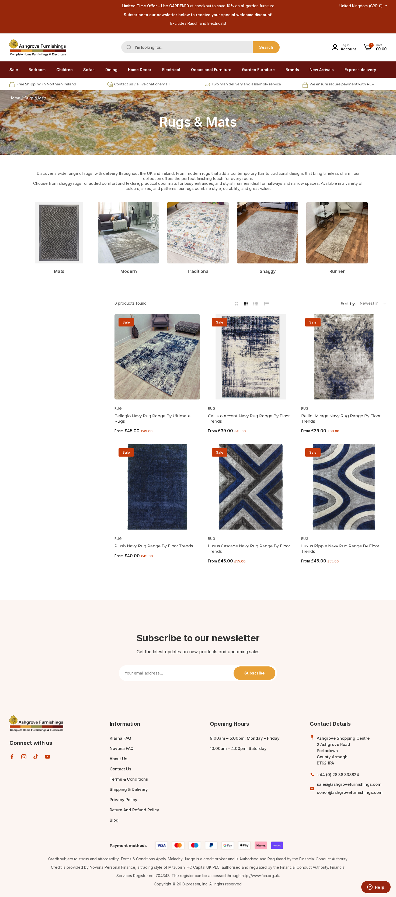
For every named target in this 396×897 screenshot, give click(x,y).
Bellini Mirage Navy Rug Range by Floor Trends (341, 418)
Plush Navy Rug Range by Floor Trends (153, 545)
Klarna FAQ (120, 738)
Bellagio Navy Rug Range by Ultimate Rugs (152, 418)
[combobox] (200, 47)
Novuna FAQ (122, 748)
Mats (59, 271)
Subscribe (254, 673)
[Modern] (128, 232)
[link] (37, 69)
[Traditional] (198, 232)
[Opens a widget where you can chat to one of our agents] (376, 887)
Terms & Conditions (129, 779)
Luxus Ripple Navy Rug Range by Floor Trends (340, 548)
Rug (118, 408)
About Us (118, 758)
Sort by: (348, 303)
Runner (337, 271)
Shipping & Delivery (129, 789)
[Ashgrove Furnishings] (37, 47)
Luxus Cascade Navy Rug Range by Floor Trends (249, 548)
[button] (194, 324)
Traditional (198, 271)
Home (14, 98)
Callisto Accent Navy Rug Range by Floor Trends (249, 418)
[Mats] (59, 232)
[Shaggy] (267, 232)
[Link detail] (12, 756)
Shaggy (268, 271)
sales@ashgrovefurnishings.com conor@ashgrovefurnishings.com (350, 788)
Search (266, 47)
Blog (114, 820)
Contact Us (120, 768)
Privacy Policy (123, 799)
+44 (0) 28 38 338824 (338, 774)
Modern (128, 271)
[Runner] (337, 232)
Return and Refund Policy (134, 809)
